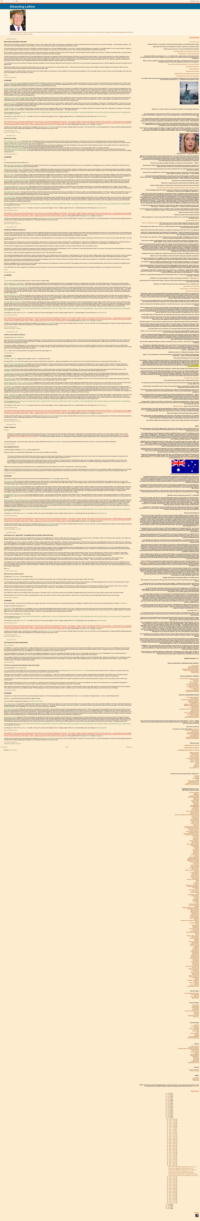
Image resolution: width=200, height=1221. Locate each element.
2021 (169, 1097)
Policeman (196, 1058)
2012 (169, 1110)
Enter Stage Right (194, 857)
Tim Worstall (195, 965)
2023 (169, 1094)
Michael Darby (195, 710)
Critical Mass (195, 836)
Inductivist (196, 882)
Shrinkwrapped (195, 955)
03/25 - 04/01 (172, 1187)
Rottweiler (196, 948)
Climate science (194, 823)
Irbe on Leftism (195, 760)
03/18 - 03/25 (172, 1188)
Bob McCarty (195, 808)
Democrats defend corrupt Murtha (12, 302)
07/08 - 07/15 (172, 1155)
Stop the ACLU (195, 961)
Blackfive (196, 804)
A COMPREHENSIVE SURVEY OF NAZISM (188, 750)
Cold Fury (196, 825)
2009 (169, 1115)
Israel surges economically (11, 709)
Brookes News (195, 1026)
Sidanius (196, 765)
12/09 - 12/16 (172, 1123)
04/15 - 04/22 (172, 1182)
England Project (194, 1049)
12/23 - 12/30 (172, 1120)
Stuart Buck (196, 962)
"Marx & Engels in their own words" (189, 678)
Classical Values (194, 819)
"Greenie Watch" (194, 671)
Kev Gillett (196, 1029)
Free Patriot (196, 864)
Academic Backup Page (192, 733)
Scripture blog (146, 562)
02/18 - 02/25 (172, 1194)
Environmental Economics (192, 1011)
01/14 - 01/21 (172, 1201)
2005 (169, 1205)
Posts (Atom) (13, 750)
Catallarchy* (195, 818)
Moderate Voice (195, 912)
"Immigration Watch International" (189, 699)
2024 (169, 1093)
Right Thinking (195, 944)
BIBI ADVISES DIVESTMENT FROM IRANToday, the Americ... (182, 1166)
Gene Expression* (194, 867)
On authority (174, 346)
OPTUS (197, 777)
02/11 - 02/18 (172, 1195)
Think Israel (196, 1080)
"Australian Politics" (193, 668)
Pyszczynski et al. (194, 767)
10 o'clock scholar (194, 792)
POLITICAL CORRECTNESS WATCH (62, 112)
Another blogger (8, 280)
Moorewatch (195, 913)
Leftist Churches (194, 753)
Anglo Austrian (195, 1046)
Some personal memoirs (192, 66)
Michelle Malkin (195, 911)
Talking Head (195, 964)
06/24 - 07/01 (172, 1158)
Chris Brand (24, 613)
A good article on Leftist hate (191, 286)
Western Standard (194, 976)
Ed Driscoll (24, 449)
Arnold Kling (195, 1006)
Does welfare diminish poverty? (12, 191)
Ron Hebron (195, 947)
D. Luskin (196, 1014)
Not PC (197, 921)
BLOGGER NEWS (194, 806)
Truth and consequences (192, 966)
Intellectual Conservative (192, 885)
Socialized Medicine (193, 702)
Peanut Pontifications (18, 337)
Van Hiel (197, 764)
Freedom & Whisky (194, 1069)
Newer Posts (4, 747)
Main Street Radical (194, 905)
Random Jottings (194, 938)
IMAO (197, 880)
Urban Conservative (193, 968)
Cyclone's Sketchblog (193, 1038)
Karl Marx (87, 124)
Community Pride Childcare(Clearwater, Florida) (191, 828)
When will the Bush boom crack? (12, 141)
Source (6, 75)
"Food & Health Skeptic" (192, 697)
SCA (99, 84)
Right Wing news (194, 945)
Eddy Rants (196, 853)
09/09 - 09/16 (172, 1142)
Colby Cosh (196, 824)
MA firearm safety (194, 904)
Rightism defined (194, 752)
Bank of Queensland (193, 780)
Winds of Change (194, 982)
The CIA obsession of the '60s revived (13, 373)
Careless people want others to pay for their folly (16, 180)
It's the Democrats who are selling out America (16, 145)
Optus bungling (194, 715)
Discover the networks (193, 844)
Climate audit (195, 821)
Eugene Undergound (193, 858)
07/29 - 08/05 (172, 1151)
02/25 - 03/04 (172, 1192)
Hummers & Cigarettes (193, 879)
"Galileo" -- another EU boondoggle (13, 394)
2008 (169, 1116)
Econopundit (195, 1009)
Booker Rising (195, 810)
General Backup (194, 734)
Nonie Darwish (8, 608)
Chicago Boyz (195, 1007)
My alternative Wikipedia (192, 691)
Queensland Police (194, 685)
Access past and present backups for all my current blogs (183, 64)
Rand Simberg (195, 937)
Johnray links (195, 731)
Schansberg (195, 949)
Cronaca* (196, 837)
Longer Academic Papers (192, 730)
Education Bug (195, 994)
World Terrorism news (193, 986)
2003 (169, 1208)
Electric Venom (195, 854)
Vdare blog (196, 971)
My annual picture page (192, 71)
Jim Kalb (196, 888)
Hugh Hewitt (195, 878)
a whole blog (81, 695)
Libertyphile (195, 899)
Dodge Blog (196, 846)
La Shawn (196, 897)
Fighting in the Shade (193, 860)
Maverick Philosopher (193, 908)
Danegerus (196, 839)
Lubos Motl (196, 901)
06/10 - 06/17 (172, 1161)
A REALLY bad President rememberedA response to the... (181, 1171)
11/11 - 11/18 (172, 1129)
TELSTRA (196, 776)
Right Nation (195, 942)
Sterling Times (195, 1061)
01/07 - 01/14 (172, 1202)
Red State (196, 939)
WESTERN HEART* (194, 1036)
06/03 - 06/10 (172, 1162)
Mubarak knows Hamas (10, 717)
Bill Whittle (196, 978)
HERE (197, 658)
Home (66, 747)
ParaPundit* (196, 927)
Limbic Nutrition (194, 1054)
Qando (197, 933)
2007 (169, 1117)
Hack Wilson (195, 873)
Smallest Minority (194, 958)
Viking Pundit (195, 973)
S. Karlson (196, 1013)
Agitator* (196, 793)
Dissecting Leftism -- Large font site (189, 709)
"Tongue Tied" (195, 665)
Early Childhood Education (192, 993)
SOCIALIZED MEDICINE (86, 112)
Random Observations (193, 935)
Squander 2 (196, 959)
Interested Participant (193, 886)
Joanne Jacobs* (194, 996)
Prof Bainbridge (195, 931)
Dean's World (195, 841)
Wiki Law (196, 981)
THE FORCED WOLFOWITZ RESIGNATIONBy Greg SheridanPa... (183, 1175)
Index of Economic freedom (188, 457)
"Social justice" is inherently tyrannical (188, 53)
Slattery (197, 1034)
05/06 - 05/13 (172, 1178)
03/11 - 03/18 (172, 1189)
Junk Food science (194, 890)
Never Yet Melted (194, 918)
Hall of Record (195, 874)
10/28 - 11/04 (172, 1132)
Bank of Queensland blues (192, 717)
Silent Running (195, 956)
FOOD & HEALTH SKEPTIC (101, 112)
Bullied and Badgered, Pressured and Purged (187, 814)
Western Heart (195, 672)
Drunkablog (196, 850)
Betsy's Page (195, 801)
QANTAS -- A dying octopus (191, 704)
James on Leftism (194, 759)
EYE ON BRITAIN (15, 113)
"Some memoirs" (194, 682)
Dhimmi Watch (195, 843)
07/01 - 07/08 (172, 1156)
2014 (169, 1107)
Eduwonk (196, 995)
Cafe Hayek (196, 1008)
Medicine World (195, 910)
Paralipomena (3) (194, 687)
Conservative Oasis (194, 832)
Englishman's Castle (193, 1062)
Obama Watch (195, 706)
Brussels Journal (194, 813)
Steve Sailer (196, 960)
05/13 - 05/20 (172, 1176)
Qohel (197, 934)
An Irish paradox (8, 481)
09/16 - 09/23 (172, 1141)
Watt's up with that (194, 975)
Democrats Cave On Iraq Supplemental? (14, 364)
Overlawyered (195, 925)
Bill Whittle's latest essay (10, 358)
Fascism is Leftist (194, 756)
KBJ (198, 893)
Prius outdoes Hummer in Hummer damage (15, 150)
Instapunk (196, 884)
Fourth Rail (196, 863)
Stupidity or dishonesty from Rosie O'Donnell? (16, 287)
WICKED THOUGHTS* (193, 980)
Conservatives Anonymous (192, 834)
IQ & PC (197, 1053)
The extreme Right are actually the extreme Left (186, 51)
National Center (195, 914)
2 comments (18, 421)
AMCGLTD (196, 794)
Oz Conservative (194, 1033)
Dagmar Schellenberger (192, 690)
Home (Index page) (194, 42)
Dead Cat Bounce (194, 840)
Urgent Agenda (195, 969)
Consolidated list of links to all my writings (187, 76)
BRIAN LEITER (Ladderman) (191, 705)
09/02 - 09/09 (172, 1143)
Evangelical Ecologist (193, 859)
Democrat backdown (9, 197)
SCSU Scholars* (195, 951)
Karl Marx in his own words (191, 378)
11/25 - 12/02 (172, 1126)
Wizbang (196, 984)
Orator (197, 924)
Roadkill (197, 946)
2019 (169, 1100)
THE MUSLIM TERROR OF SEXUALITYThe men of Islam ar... (182, 1169)
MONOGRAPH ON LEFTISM (192, 745)
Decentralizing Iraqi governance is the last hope (16, 186)
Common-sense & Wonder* (192, 826)
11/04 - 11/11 (172, 1130)
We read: (6, 430)
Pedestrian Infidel (194, 928)
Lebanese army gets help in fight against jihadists (16, 97)
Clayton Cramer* (194, 820)
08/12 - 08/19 (172, 1148)
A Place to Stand (194, 1070)
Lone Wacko (195, 900)
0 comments (17, 132)
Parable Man (195, 926)
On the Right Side (194, 922)
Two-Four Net (195, 967)
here (21, 116)
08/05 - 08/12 (172, 1149)
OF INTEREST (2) (194, 703)
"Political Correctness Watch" (191, 670)
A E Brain (196, 1025)
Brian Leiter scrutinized (192, 811)
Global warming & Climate (192, 870)
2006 (169, 1204)
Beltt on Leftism (194, 761)
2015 (169, 1106)
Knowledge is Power (193, 894)
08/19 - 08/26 (172, 1146)
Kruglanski (196, 766)
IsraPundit (196, 1077)
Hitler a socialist (194, 757)
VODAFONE (196, 778)
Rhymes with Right (194, 941)
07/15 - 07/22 (172, 1153)
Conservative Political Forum (191, 833)
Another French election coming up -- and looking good (18, 382)
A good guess (7, 369)
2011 (169, 1112)
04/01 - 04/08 (172, 1185)
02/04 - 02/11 (172, 1197)
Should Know (195, 954)
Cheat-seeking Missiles (21, 668)
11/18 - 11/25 (172, 1128)
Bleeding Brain (195, 805)
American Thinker (194, 796)
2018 (169, 1102)
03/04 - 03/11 (172, 1191)
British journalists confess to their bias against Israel (17, 500)
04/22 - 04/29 (172, 1181)
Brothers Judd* (195, 812)
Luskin (197, 902)
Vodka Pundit (195, 974)
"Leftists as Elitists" (193, 700)
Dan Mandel (16, 361)
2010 (169, 1113)
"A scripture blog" (194, 679)
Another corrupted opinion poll (11, 83)
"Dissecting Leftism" (193, 666)
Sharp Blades (195, 952)
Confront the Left (194, 830)
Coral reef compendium (192, 684)
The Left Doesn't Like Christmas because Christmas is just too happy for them (178, 187)
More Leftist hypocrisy (9, 703)
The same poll (38, 84)
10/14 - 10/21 (172, 1135)
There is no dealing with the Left (150, 222)
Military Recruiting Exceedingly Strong (13, 165)
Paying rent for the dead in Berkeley (13, 169)
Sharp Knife (196, 953)
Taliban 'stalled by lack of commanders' (14, 283)
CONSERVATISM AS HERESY (191, 747)
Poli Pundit (196, 929)
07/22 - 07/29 (172, 1152)
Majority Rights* (194, 1055)
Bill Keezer (196, 803)
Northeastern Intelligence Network (190, 920)
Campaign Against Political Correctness (188, 1048)
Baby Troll (196, 798)
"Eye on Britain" (194, 698)
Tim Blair (196, 1035)
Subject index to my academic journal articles (187, 73)
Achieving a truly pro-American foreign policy (15, 149)
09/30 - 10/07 (172, 1138)
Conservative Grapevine (192, 831)
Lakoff (197, 763)
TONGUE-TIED (25, 112)
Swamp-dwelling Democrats (11, 295)
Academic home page (193, 732)
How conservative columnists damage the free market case (19, 142)
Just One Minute (194, 892)
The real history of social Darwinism (189, 288)
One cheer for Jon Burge (192, 291)
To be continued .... (194, 683)
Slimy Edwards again (9, 378)
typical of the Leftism (49, 127)
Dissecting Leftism (22, 6)
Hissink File (196, 1030)
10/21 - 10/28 (172, 1133)
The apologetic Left (9, 386)
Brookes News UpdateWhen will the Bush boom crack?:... (181, 1168)
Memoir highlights (194, 69)
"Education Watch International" (190, 669)
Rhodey (197, 940)
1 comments (18, 529)
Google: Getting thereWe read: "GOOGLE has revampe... (181, 1172)
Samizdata (196, 1059)
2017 (169, 1103)
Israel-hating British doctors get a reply (14, 494)
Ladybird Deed (195, 895)
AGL (198, 779)
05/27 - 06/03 (172, 1164)
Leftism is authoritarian (192, 758)
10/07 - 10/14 (172, 1136)
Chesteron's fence (178, 406)
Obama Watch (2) (194, 707)
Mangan (197, 906)
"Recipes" (196, 680)
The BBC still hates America (11, 108)
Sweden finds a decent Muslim (12, 486)
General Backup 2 (194, 736)
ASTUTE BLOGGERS (193, 797)
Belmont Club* (195, 800)
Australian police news (193, 783)
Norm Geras (196, 1050)
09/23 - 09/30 (172, 1139)
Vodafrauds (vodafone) (193, 716)
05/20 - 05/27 (172, 1165)
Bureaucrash (195, 816)
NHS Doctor (196, 1056)
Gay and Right (195, 866)
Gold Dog (196, 871)
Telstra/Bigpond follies (193, 713)
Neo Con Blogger (194, 917)
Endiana (197, 855)
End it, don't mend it (9, 174)
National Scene (195, 915)
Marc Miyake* (195, 998)
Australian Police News (193, 686)
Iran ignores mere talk (9, 103)
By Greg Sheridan (8, 645)
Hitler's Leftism (195, 877)
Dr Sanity (196, 848)
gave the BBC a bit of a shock (35, 701)
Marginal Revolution (193, 1015)
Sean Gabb (153, 456)
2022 (169, 1096)
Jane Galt (196, 1012)
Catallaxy (196, 1027)
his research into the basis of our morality (78, 670)
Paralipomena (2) (194, 711)
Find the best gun (194, 861)
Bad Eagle (196, 799)
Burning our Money (194, 1047)
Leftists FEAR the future (192, 220)
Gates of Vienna (194, 865)
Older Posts (129, 747)
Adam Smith (195, 1005)
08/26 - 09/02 (172, 1145)
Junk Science (195, 891)
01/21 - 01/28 (172, 1199)
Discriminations (16, 576)
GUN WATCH (75, 112)
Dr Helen (196, 847)
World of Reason (194, 985)
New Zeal (196, 919)
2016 (169, 1104)
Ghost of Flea (195, 868)
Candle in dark (195, 817)
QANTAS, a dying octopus (192, 784)
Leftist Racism (195, 754)
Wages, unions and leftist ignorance (13, 147)
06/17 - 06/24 (172, 1159)
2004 (169, 1207)
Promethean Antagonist (192, 932)
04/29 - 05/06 (172, 1179)
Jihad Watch (195, 887)
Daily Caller (196, 838)
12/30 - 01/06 (172, 1119)
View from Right (194, 972)
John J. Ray (167, 56)
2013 (169, 1109)
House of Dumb (195, 1052)
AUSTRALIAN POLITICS (115, 112)
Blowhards (196, 807)
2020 (169, 1099)
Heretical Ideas (195, 875)
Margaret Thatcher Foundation (191, 907)
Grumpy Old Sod (194, 872)
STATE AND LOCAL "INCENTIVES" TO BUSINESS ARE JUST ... (183, 1174)
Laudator (196, 898)
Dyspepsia (196, 852)
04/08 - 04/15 (172, 1184)
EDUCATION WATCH (35, 112)
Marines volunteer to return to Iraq (12, 88)
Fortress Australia (194, 1028)
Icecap (197, 881)
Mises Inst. (196, 1016)
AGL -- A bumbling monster (191, 712)
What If (197, 979)
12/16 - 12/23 (172, 1122)
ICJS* (197, 1032)
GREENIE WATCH (46, 112)
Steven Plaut (195, 1079)
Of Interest (196, 689)
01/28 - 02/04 (172, 1198)
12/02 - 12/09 (172, 1125)
